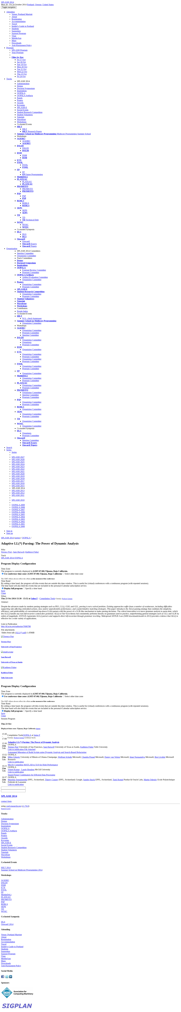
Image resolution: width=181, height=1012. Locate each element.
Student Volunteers (25, 115)
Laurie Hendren (27, 769)
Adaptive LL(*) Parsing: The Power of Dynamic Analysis (33, 742)
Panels (19, 98)
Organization (11, 248)
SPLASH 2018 (18, 478)
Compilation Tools (47, 598)
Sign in (9, 531)
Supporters (16, 31)
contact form (6, 801)
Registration (17, 19)
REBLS (25, 203)
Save (3, 591)
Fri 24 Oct (21, 76)
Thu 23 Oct (22, 74)
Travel (14, 24)
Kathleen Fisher (32, 552)
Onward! (26, 241)
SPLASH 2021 (18, 471)
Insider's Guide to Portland (23, 26)
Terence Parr (6, 552)
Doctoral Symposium (26, 88)
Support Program (19, 33)
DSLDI (25, 148)
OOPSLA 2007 (18, 510)
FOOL (25, 165)
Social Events (22, 110)
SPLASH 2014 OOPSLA (12, 558)
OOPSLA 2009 (18, 505)
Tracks (9, 79)
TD (23, 217)
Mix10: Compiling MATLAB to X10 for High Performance (33, 765)
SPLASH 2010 (18, 500)
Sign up (9, 533)
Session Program (8, 719)
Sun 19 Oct (22, 64)
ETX (3, 887)
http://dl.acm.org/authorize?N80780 (16, 626)
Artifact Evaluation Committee (35, 277)
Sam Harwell (18, 552)
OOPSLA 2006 (18, 512)
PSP (24, 196)
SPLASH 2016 (18, 483)
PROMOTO (27, 189)
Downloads (16, 43)
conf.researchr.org (13, 806)
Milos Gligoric (14, 757)
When (3, 596)
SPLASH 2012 (18, 493)
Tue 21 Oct (21, 69)
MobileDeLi (6, 895)
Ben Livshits (160, 757)
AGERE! (26, 141)
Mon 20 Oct (22, 67)
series (17, 538)
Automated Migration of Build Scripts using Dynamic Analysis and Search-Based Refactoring (47, 752)
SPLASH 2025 (18, 462)
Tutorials (20, 117)
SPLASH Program (19, 50)
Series (14, 452)
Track (3, 555)
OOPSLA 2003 (18, 519)
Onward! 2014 (7, 924)
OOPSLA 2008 (18, 507)
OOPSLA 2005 (18, 514)
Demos (20, 86)
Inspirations (22, 91)
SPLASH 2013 (18, 490)
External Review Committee (34, 270)
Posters (20, 100)
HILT (24, 129)
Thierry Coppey (51, 780)
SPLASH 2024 (18, 464)
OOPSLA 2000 (18, 526)
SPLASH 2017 (18, 481)
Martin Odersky (150, 780)
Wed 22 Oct (22, 72)
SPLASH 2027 (18, 457)
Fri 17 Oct (21, 60)
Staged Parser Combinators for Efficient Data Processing (31, 775)
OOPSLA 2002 (18, 521)
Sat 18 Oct (21, 62)
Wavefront (21, 119)
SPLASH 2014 (7, 538)
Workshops (21, 122)
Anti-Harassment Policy (22, 45)
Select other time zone (74, 574)
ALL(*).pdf (21, 633)
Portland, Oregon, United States (40, 4)
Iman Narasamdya (137, 757)
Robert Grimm (67, 599)
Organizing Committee (26, 256)
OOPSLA (21, 93)
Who (3, 549)
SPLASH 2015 (18, 486)
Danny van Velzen (112, 757)
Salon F (34, 598)
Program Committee (30, 272)
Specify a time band (33, 588)
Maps (14, 40)
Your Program (17, 52)
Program (10, 48)
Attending (10, 12)
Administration (23, 83)
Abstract (4, 602)
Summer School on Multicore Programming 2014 (21, 870)
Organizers (26, 342)
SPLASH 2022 (18, 469)
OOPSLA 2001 (18, 524)
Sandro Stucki (89, 780)
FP (23, 172)
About (14, 17)
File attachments (8, 630)
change (38, 728)
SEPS (24, 210)
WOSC (25, 225)
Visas (14, 36)
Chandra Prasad (88, 757)
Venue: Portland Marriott (22, 14)
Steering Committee (25, 253)
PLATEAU (27, 181)
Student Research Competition (29, 112)
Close (3, 593)
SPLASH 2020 (18, 474)
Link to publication (16, 749)
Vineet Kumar (14, 769)
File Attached (29, 749)
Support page (6, 809)
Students (15, 28)
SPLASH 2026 (18, 459)
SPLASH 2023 (18, 466)
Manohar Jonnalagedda (17, 780)
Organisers (26, 433)
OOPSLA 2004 (18, 517)
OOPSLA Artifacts (25, 95)
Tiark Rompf (118, 780)
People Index (22, 311)
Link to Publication (9, 624)
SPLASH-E (22, 107)
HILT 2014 (6, 867)
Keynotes (21, 105)
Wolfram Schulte (65, 757)
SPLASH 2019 (18, 476)
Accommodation (19, 21)
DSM (24, 155)
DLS (24, 234)
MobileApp (16, 38)
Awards (20, 103)
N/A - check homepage (32, 318)
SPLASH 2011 (18, 495)
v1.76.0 (25, 806)
